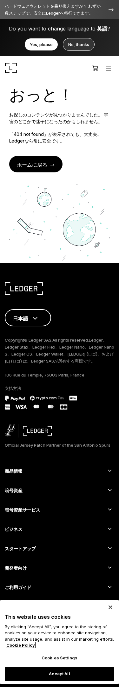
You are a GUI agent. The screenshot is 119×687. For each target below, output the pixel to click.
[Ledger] (11, 68)
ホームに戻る (32, 165)
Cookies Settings (59, 657)
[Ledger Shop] (95, 67)
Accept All (59, 673)
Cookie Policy (20, 645)
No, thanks (78, 44)
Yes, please (41, 44)
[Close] (110, 607)
